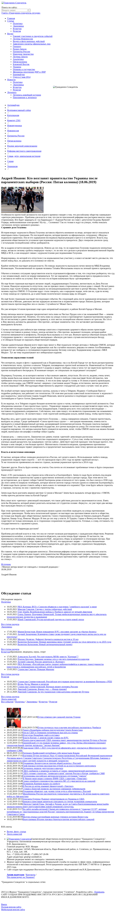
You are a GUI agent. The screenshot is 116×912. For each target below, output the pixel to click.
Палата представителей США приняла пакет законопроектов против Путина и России (65, 740)
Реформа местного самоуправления (24, 151)
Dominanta (99, 892)
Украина (17, 67)
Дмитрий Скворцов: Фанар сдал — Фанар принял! (42, 689)
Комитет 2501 (14, 120)
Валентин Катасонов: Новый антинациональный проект (45, 644)
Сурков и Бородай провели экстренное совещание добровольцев (54, 789)
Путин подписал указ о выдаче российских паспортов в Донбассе (69, 727)
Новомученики (14, 125)
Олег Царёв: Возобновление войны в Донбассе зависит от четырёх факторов (55, 612)
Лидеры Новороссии (23, 39)
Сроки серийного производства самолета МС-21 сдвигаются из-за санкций (59, 781)
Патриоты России (21, 51)
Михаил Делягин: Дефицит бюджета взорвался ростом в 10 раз (48, 639)
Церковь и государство (24, 69)
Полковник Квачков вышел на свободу (41, 783)
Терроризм (12, 166)
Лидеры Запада (20, 56)
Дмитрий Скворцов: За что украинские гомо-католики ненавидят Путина (53, 692)
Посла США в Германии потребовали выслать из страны (50, 732)
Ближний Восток (21, 64)
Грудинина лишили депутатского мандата (43, 768)
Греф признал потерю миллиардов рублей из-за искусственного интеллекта (59, 766)
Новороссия (13, 130)
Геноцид (17, 46)
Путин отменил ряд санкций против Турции (58, 717)
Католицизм (13, 115)
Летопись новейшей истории (27, 95)
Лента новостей (8, 699)
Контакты (30, 874)
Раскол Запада (19, 49)
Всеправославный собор (19, 110)
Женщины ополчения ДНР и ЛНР (29, 72)
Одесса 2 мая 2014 (21, 77)
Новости (11, 79)
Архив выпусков (15, 874)
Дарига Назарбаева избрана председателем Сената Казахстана (53, 730)
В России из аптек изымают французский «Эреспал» (48, 786)
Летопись (11, 92)
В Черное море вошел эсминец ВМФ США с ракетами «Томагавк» (55, 778)
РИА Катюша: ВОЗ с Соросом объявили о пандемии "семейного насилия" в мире (57, 606)
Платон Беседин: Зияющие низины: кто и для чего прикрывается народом (53, 659)
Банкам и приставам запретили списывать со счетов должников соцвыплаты (60, 801)
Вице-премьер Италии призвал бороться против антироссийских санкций (58, 819)
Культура (17, 28)
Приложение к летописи (25, 97)
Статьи (10, 21)
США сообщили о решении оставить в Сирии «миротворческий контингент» (60, 771)
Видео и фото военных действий (29, 41)
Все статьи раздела (10, 624)
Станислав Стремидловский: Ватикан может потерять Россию (48, 686)
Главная (11, 18)
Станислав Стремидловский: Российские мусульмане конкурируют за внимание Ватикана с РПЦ (65, 681)
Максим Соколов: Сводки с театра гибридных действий (45, 609)
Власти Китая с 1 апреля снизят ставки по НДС (46, 737)
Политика (17, 23)
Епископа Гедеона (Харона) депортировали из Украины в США (53, 799)
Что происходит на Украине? (21, 877)
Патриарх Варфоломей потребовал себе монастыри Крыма (51, 753)
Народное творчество (23, 54)
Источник (6, 564)
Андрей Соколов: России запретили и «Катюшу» (41, 662)
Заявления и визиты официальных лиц (32, 44)
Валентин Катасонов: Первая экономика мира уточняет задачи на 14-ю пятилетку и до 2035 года (64, 642)
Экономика (18, 26)
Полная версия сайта (11, 907)
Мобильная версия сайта (13, 909)
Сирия (10, 161)
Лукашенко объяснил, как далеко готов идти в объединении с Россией (57, 791)
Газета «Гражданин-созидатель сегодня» (21, 13)
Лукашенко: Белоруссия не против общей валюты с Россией (52, 763)
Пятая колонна (20, 62)
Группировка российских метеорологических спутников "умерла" (55, 776)
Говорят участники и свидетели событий (32, 36)
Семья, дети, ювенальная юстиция (23, 156)
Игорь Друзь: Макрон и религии (33, 684)
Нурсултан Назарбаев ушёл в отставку (41, 735)
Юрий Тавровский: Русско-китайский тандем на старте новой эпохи (51, 619)
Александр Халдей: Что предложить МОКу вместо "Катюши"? (48, 656)
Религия (17, 31)
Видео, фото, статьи (16, 831)
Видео (10, 33)
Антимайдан (13, 105)
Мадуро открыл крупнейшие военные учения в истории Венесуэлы (55, 817)
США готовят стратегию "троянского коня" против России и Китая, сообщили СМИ (63, 773)
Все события (7, 701)
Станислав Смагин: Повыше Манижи (36, 669)
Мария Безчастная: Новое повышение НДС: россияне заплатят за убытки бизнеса (57, 631)
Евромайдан (19, 74)
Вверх (4, 904)
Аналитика (18, 59)
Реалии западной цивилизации (22, 146)
